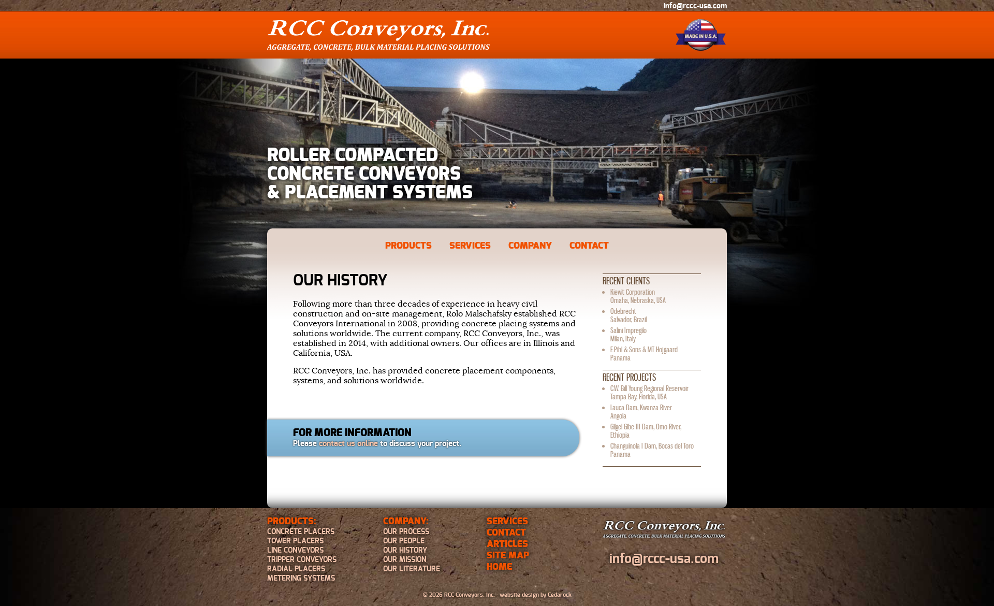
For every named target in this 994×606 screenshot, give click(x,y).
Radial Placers (296, 569)
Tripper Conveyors (302, 560)
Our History (405, 550)
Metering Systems (301, 578)
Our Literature (411, 569)
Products (408, 246)
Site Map (508, 555)
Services (470, 246)
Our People (404, 541)
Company (530, 246)
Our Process (406, 532)
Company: (406, 521)
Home (499, 567)
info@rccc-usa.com (695, 6)
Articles (507, 544)
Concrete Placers (300, 532)
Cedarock (560, 595)
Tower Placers (295, 541)
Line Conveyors (295, 550)
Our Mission (404, 560)
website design (519, 595)
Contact (589, 246)
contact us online (348, 444)
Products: (291, 521)
